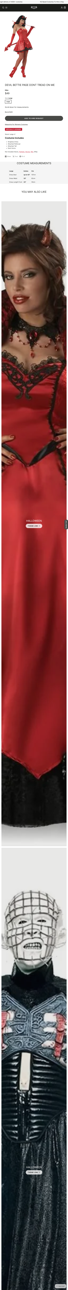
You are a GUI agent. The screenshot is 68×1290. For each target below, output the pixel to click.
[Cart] (65, 8)
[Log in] (62, 8)
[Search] (3, 7)
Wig (32, 152)
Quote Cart (66, 524)
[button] (6, 7)
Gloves (27, 152)
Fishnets (22, 152)
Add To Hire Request (33, 118)
